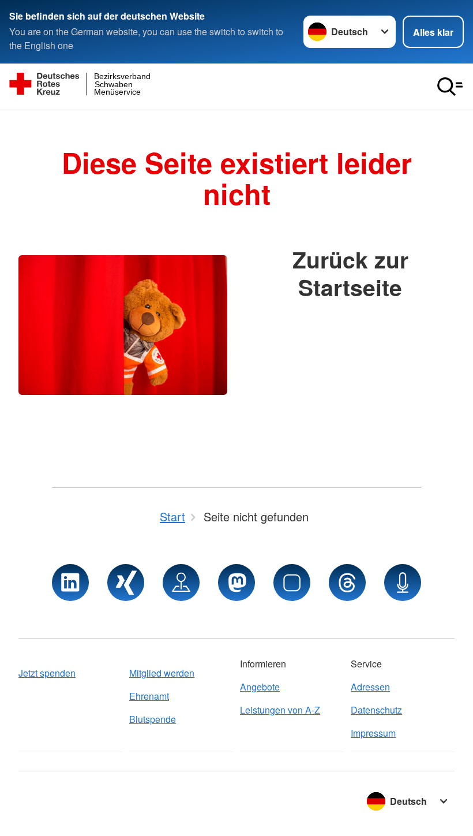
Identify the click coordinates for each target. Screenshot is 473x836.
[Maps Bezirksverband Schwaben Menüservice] (181, 582)
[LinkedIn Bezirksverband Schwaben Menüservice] (70, 582)
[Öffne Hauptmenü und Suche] (450, 86)
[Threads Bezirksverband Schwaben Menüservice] (347, 582)
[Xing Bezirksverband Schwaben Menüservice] (125, 582)
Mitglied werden (161, 673)
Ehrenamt (149, 696)
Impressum (373, 733)
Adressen (370, 686)
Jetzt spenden (47, 673)
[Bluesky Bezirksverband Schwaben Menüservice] (291, 582)
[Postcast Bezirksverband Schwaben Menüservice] (402, 582)
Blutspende (152, 719)
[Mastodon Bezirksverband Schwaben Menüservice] (236, 582)
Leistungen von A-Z (280, 709)
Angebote (260, 686)
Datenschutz (376, 709)
